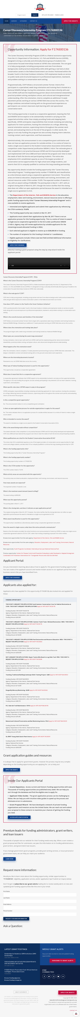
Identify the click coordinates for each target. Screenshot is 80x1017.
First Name (6, 891)
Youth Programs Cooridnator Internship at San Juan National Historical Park (36, 549)
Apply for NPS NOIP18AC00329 (58, 721)
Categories (23, 21)
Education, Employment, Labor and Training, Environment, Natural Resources (32, 33)
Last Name (6, 898)
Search (35, 15)
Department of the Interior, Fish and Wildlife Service (21, 35)
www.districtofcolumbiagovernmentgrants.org (63, 1000)
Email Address (7, 904)
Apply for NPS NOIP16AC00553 (59, 675)
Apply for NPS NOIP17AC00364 (33, 642)
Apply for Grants (71, 21)
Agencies (14, 21)
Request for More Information (16, 918)
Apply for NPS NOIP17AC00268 (33, 659)
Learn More (9, 859)
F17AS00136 (42, 35)
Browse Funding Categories (13, 980)
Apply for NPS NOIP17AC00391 (41, 736)
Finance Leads (59, 15)
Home (6, 21)
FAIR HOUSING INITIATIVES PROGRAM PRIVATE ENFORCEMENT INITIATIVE (20, 962)
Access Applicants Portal (19, 817)
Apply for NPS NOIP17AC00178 (46, 606)
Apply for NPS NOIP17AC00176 (33, 624)
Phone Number (7, 911)
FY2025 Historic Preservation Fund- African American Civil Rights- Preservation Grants (20, 970)
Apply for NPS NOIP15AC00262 (39, 690)
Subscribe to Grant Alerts (62, 960)
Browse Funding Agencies (12, 978)
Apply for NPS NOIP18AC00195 (39, 706)
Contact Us (33, 21)
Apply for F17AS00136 (54, 49)
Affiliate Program (47, 15)
